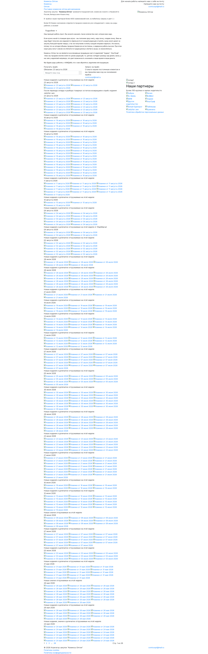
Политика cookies (51, 650)
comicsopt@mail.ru (156, 6)
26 (55, 643)
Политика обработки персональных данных (145, 112)
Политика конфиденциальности (57, 653)
